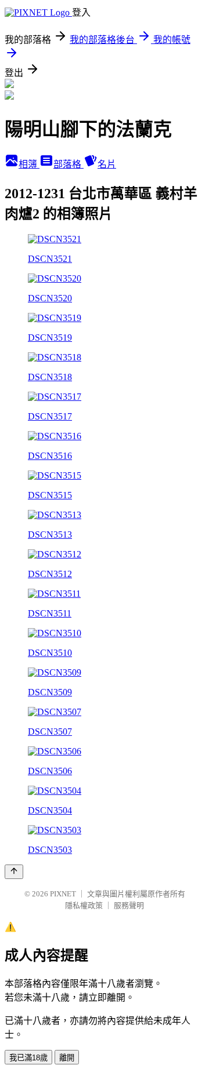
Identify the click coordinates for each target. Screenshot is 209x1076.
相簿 (29, 164)
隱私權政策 (84, 905)
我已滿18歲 (28, 1057)
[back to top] (14, 872)
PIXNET (63, 893)
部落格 (68, 164)
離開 (66, 1057)
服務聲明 (129, 905)
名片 (107, 164)
